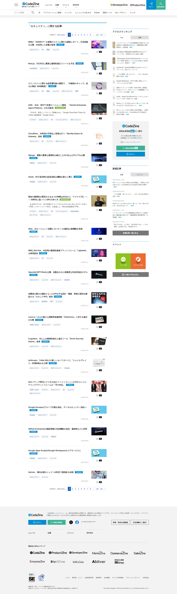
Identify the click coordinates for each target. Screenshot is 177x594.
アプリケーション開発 (52, 12)
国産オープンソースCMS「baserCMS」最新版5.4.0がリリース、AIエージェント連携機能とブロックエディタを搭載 (132, 89)
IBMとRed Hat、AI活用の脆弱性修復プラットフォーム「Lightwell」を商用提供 (58, 252)
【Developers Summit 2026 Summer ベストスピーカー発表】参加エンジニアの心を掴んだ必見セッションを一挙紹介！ (132, 60)
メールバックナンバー (132, 142)
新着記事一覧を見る (130, 233)
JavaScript (33, 68)
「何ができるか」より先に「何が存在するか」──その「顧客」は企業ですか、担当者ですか (130, 225)
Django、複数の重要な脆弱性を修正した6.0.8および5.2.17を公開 (56, 156)
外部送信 (146, 577)
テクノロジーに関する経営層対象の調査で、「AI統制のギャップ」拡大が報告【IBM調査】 (58, 85)
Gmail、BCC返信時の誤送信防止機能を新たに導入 (54, 176)
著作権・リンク (77, 577)
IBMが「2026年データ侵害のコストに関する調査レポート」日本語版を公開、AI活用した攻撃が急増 (58, 43)
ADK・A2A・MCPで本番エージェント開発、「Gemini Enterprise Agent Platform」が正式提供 (57, 106)
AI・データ (33, 215)
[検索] (33, 12)
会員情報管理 (89, 577)
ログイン (132, 154)
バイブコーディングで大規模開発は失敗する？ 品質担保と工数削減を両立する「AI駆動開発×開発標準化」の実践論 (132, 45)
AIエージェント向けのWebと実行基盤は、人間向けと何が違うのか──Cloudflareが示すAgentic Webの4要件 (132, 112)
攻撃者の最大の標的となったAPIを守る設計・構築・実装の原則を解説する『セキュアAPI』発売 (57, 295)
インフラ (68, 12)
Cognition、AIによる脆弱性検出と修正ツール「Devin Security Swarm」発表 (55, 340)
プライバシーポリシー (133, 577)
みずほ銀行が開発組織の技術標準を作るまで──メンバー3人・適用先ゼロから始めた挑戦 (132, 53)
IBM (76, 91)
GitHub (53, 436)
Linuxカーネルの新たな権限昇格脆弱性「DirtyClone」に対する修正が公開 (58, 318)
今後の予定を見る (132, 274)
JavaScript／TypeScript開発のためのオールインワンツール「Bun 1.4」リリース (132, 68)
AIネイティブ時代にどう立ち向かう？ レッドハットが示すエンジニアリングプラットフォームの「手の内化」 (57, 383)
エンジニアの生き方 (83, 12)
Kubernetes (74, 211)
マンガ (132, 12)
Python (97, 12)
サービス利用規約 (118, 577)
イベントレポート (61, 119)
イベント (65, 5)
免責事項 (99, 577)
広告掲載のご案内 (139, 522)
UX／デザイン (121, 12)
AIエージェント (67, 91)
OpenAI (67, 280)
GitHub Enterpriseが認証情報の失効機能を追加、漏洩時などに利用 (57, 430)
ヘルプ (67, 577)
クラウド (33, 119)
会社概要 (107, 577)
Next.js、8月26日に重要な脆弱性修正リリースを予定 (55, 63)
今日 (121, 37)
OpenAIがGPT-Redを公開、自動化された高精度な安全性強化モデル (58, 273)
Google (32, 182)
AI (39, 12)
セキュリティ (34, 49)
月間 (139, 37)
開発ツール (107, 12)
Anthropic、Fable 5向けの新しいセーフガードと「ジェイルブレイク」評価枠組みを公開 (57, 361)
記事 (57, 5)
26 (101, 34)
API (51, 301)
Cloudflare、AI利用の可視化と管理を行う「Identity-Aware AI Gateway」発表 (55, 135)
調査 (48, 49)
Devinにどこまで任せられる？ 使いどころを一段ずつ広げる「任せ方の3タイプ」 (132, 104)
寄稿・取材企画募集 (120, 522)
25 (97, 34)
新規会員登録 (131, 148)
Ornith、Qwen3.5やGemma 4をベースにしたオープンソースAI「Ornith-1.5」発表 (132, 97)
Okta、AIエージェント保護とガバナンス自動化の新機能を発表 (55, 230)
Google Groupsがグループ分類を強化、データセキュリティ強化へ (57, 408)
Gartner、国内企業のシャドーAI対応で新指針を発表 (55, 472)
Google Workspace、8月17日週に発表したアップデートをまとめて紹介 (131, 82)
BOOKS (76, 5)
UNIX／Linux (34, 325)
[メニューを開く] (16, 5)
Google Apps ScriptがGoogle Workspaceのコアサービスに (54, 451)
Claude (67, 368)
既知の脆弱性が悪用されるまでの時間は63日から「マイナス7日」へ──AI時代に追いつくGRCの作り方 (57, 198)
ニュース (48, 5)
